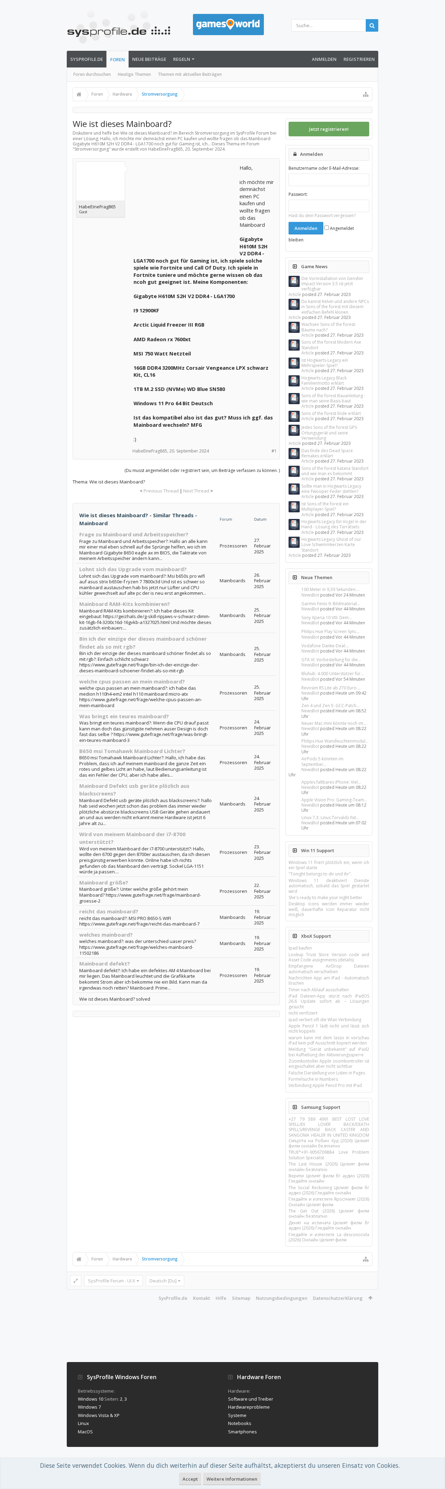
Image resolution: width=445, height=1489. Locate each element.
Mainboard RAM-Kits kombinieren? (124, 603)
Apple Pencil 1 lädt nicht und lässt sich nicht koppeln (329, 1028)
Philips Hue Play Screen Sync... (330, 631)
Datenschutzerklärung (338, 1298)
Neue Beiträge (149, 59)
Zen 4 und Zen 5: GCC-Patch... (330, 706)
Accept (190, 1479)
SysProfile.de (86, 59)
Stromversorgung (91, 149)
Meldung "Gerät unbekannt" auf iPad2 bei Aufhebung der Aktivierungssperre (329, 1051)
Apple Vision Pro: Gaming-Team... (334, 800)
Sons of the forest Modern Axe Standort (331, 344)
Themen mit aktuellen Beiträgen (190, 74)
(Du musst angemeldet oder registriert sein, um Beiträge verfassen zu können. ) (202, 470)
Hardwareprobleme (249, 1407)
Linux (83, 1423)
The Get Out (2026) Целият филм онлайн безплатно (329, 1213)
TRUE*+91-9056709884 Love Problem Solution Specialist (329, 1154)
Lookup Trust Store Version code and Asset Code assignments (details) (329, 957)
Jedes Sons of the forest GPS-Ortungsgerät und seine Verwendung (329, 432)
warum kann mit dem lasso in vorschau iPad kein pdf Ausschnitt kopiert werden (329, 1040)
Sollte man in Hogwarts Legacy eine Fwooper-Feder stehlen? (331, 488)
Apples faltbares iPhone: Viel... (331, 782)
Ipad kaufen (300, 948)
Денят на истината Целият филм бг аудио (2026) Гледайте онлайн (329, 1225)
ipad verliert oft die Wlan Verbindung (325, 1020)
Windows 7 (89, 1407)
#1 (274, 451)
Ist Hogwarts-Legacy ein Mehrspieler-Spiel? (324, 362)
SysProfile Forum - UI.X (111, 1281)
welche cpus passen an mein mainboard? (132, 681)
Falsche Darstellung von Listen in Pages (327, 1073)
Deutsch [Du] (163, 1281)
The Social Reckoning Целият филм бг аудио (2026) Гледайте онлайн (329, 1190)
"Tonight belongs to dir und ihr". (320, 874)
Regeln (181, 59)
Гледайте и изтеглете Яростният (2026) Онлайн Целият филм (329, 1201)
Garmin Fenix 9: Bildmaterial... (330, 604)
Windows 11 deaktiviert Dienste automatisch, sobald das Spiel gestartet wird (329, 886)
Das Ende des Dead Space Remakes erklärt (327, 453)
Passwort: (298, 194)
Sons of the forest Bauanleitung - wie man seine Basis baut (333, 398)
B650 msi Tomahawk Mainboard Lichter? (132, 750)
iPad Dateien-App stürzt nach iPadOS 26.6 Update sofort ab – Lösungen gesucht (329, 1001)
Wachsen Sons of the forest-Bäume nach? (328, 327)
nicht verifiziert (303, 1013)
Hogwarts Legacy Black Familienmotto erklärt (324, 380)
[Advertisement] (186, 207)
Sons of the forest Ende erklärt (331, 413)
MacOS (85, 1431)
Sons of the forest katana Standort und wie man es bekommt (335, 471)
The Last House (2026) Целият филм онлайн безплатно (329, 1166)
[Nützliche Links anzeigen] (365, 94)
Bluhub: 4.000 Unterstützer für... (332, 674)
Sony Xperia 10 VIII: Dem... (326, 618)
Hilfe (221, 1298)
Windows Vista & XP (99, 1415)
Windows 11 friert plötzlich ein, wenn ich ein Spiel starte (329, 865)
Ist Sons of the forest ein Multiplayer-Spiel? (325, 506)
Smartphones (242, 1431)
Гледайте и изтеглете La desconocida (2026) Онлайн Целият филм (329, 1237)
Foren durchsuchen (92, 74)
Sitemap (241, 1298)
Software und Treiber (250, 1399)
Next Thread (196, 491)
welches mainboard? (106, 934)
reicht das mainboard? (108, 911)
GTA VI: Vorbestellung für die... (331, 660)
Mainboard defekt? (104, 963)
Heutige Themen (134, 74)
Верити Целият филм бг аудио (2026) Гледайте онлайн (329, 1178)
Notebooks (239, 1423)
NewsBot (310, 595)
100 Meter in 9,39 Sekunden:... (330, 589)
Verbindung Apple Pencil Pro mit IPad (325, 1085)
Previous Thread (161, 491)
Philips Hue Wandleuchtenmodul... (335, 741)
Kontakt (201, 1298)
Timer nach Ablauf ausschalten (319, 990)
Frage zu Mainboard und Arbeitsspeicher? (133, 534)
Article (295, 294)
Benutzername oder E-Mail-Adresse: (324, 168)
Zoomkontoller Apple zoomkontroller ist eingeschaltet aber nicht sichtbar (329, 1063)
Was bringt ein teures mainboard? (124, 716)
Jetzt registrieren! (329, 129)
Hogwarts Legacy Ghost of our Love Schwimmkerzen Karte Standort (331, 544)
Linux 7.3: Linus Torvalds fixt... (330, 817)
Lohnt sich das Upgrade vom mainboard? (133, 569)
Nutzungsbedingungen (281, 1298)
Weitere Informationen (232, 1479)
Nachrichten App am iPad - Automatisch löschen (329, 980)
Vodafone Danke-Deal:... (325, 646)
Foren (117, 59)
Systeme (237, 1415)
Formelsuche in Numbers (313, 1079)
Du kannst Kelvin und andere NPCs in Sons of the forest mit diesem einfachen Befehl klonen (335, 306)
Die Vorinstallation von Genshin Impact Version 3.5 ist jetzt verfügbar (332, 283)
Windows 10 (90, 1399)
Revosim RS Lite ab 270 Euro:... (331, 688)
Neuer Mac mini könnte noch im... (333, 723)
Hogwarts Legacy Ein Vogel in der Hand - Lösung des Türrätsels (333, 524)
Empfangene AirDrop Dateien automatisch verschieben (329, 968)
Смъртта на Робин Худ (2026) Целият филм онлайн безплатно (329, 1143)
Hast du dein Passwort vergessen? (322, 215)
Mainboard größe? (103, 882)
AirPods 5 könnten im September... (322, 761)
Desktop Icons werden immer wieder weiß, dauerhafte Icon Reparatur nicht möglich (329, 909)
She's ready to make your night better (325, 897)
